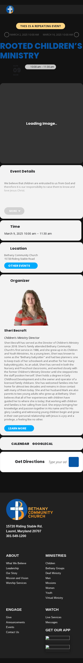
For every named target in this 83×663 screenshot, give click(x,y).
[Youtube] (21, 540)
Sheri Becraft (15, 330)
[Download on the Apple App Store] (58, 640)
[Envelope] (7, 540)
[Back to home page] (10, 9)
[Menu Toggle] (74, 9)
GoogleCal (42, 444)
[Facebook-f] (14, 540)
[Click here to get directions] (74, 462)
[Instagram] (27, 540)
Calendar (20, 444)
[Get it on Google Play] (58, 648)
